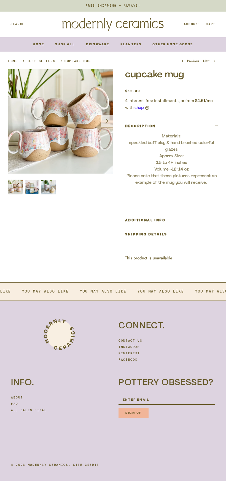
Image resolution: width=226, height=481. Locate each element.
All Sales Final (29, 410)
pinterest (129, 353)
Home (38, 44)
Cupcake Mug (77, 61)
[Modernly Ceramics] (113, 24)
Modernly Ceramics (48, 465)
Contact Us (130, 340)
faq (14, 404)
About (17, 397)
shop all (65, 44)
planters (131, 44)
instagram (129, 347)
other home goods (172, 44)
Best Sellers (41, 61)
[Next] (107, 121)
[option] (60, 121)
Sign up (133, 413)
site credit (86, 465)
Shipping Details (146, 234)
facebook (128, 360)
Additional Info (145, 220)
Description (140, 126)
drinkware (97, 44)
